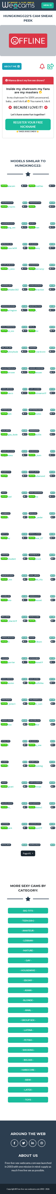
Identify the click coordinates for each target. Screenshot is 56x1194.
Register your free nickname (28, 124)
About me (10, 66)
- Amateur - (28, 930)
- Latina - (28, 1030)
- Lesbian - (28, 940)
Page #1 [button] (27, 853)
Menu (47, 5)
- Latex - (28, 1089)
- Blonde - (28, 1000)
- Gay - (28, 960)
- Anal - (28, 1010)
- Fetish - (28, 1040)
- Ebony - (28, 980)
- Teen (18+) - (28, 920)
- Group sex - (28, 1020)
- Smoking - (28, 1049)
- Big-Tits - (28, 910)
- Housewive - (28, 970)
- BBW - (28, 1079)
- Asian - (28, 990)
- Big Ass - (28, 1059)
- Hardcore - (28, 1069)
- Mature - (28, 950)
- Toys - (28, 1099)
